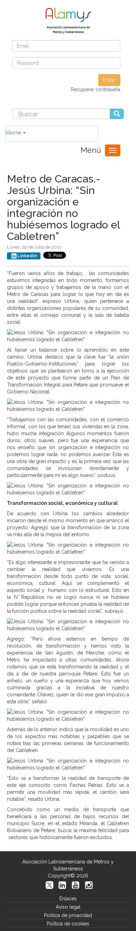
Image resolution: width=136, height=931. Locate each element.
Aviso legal (68, 907)
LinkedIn (27, 255)
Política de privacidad (68, 915)
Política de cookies (68, 923)
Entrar (109, 80)
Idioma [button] (14, 132)
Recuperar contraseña (95, 89)
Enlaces (68, 898)
